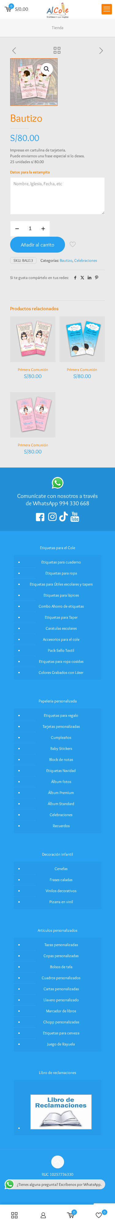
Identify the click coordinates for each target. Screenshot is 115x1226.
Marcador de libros (61, 1010)
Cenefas (61, 868)
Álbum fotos (61, 781)
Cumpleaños (61, 737)
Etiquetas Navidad (61, 770)
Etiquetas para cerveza (61, 1032)
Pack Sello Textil (61, 650)
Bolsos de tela (61, 966)
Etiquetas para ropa (61, 573)
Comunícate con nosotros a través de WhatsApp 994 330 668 (57, 499)
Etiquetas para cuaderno (61, 562)
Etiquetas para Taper (61, 617)
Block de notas (61, 759)
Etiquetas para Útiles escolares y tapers (61, 584)
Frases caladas (61, 879)
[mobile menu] (107, 9)
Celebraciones (85, 260)
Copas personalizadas (61, 955)
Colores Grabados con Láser (61, 672)
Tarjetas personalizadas (61, 726)
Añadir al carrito (37, 245)
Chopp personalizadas (61, 1021)
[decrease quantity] (17, 228)
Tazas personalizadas (61, 944)
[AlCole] (57, 9)
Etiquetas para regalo (61, 715)
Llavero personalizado (61, 999)
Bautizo (66, 260)
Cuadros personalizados (61, 977)
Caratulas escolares (61, 628)
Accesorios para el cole (61, 639)
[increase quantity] (43, 228)
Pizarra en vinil (61, 901)
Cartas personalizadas (61, 988)
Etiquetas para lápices (61, 595)
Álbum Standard (61, 803)
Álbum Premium (61, 792)
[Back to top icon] (57, 1161)
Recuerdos (61, 825)
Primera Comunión (33, 369)
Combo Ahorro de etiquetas (61, 606)
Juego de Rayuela (61, 1043)
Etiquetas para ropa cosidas (61, 661)
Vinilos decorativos (61, 890)
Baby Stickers (61, 748)
